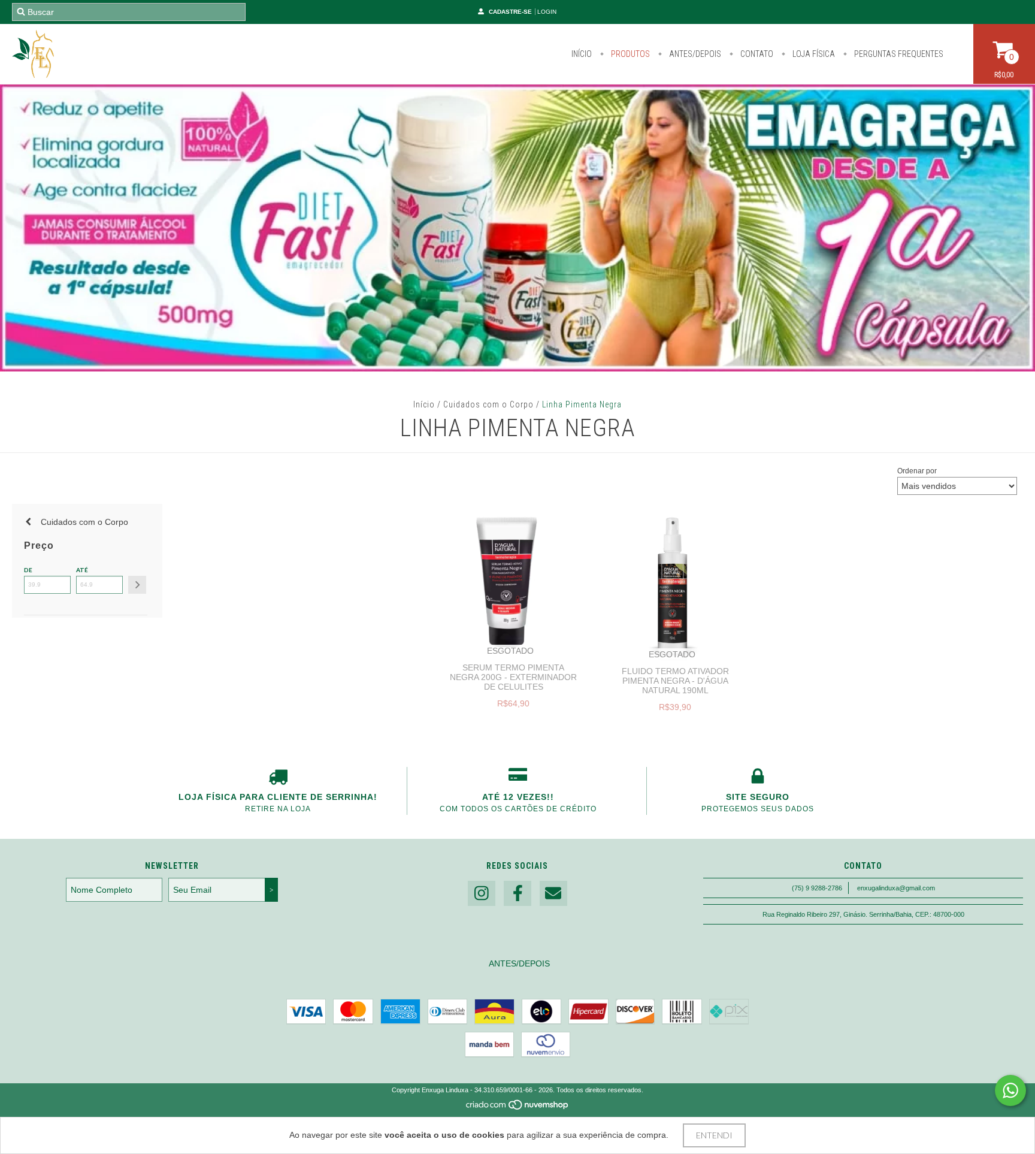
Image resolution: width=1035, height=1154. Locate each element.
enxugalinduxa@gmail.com (896, 888)
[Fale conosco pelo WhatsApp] (1010, 1090)
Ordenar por (917, 471)
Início (581, 54)
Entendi (714, 1135)
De (28, 569)
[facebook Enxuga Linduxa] (517, 894)
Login (546, 11)
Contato (756, 54)
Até (82, 569)
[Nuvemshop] (517, 1107)
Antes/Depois (694, 54)
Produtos (629, 54)
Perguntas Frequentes (897, 54)
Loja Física (813, 54)
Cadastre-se (510, 11)
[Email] (553, 894)
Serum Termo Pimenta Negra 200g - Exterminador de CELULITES (513, 677)
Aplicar (137, 585)
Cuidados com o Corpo (488, 404)
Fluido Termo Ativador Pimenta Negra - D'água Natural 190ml (675, 680)
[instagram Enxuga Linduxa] (481, 894)
